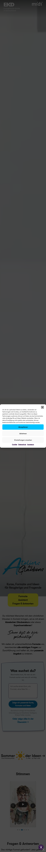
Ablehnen (23, 433)
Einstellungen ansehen (23, 440)
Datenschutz (22, 444)
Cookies (14, 444)
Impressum (30, 444)
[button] (42, 407)
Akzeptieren (23, 427)
